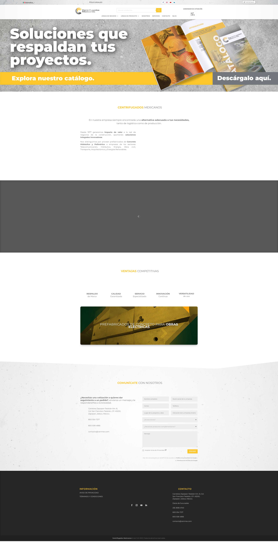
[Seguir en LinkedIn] (174, 2)
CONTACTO (166, 16)
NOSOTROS (146, 16)
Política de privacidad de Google (186, 458)
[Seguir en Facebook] (163, 2)
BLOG (174, 16)
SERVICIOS (156, 16)
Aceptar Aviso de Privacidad (155, 450)
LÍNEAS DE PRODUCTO (129, 16)
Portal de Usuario (249, 2)
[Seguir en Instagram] (166, 2)
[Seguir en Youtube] (170, 2)
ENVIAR (192, 451)
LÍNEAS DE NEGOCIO (109, 16)
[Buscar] (158, 10)
